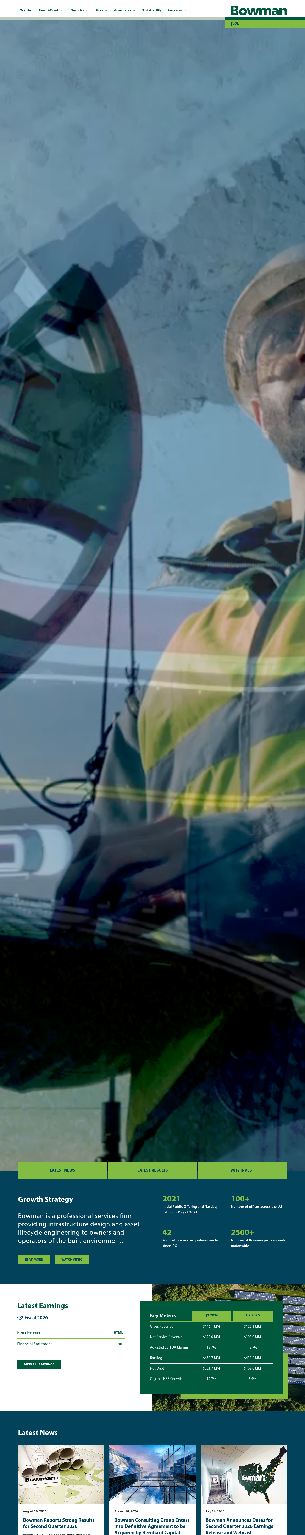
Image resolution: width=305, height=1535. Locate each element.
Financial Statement (70, 1345)
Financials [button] (78, 10)
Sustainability (152, 10)
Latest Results (152, 1171)
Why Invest (242, 1171)
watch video (71, 1259)
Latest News (62, 1171)
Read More (34, 1259)
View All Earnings (39, 1364)
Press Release (70, 1333)
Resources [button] (174, 10)
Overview (26, 10)
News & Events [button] (49, 10)
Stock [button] (99, 10)
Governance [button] (122, 10)
